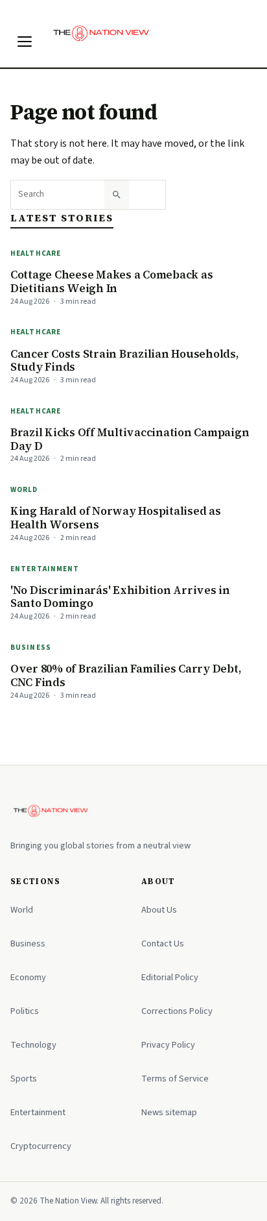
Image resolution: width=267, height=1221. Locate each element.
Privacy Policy (168, 1045)
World (24, 490)
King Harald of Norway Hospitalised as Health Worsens (115, 517)
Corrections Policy (177, 1011)
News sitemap (169, 1112)
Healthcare (35, 253)
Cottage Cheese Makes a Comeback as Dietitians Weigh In (111, 281)
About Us (159, 910)
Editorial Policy (169, 977)
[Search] (116, 194)
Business (30, 647)
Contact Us (162, 943)
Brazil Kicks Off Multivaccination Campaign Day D (129, 439)
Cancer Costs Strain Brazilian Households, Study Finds (124, 360)
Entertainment (45, 569)
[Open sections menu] (24, 41)
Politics (24, 1011)
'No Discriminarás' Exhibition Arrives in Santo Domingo (120, 597)
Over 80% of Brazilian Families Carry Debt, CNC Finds (125, 675)
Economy (28, 977)
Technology (33, 1045)
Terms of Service (175, 1078)
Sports (23, 1078)
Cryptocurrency (40, 1146)
